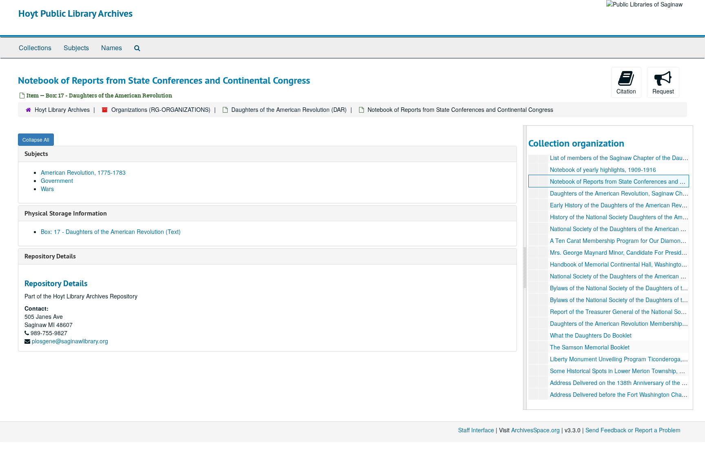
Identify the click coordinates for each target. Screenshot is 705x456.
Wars (47, 189)
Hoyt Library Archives (62, 109)
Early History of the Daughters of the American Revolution (624, 205)
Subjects (76, 47)
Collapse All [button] (35, 139)
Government (57, 180)
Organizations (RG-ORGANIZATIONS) (161, 109)
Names (111, 47)
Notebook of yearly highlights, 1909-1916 (603, 169)
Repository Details (50, 256)
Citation (626, 91)
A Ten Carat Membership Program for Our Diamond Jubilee (627, 240)
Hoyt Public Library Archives (75, 13)
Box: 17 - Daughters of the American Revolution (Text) (111, 231)
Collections (35, 47)
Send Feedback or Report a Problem (633, 430)
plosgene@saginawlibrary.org (70, 341)
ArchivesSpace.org (535, 430)
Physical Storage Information (65, 213)
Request (663, 91)
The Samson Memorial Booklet (590, 347)
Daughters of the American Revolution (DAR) (289, 109)
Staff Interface (476, 430)
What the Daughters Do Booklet (591, 335)
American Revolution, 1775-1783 (83, 172)
